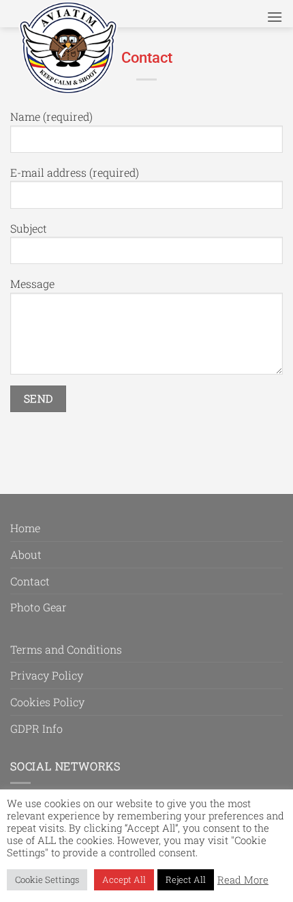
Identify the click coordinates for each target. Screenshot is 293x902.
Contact (30, 581)
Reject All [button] (186, 879)
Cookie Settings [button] (47, 879)
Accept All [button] (124, 879)
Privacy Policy (46, 675)
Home (25, 528)
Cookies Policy (47, 702)
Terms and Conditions (66, 649)
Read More (242, 880)
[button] (274, 16)
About (26, 554)
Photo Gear (38, 607)
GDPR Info (36, 728)
